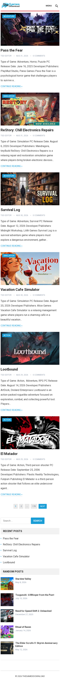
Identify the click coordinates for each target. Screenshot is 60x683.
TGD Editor (6, 56)
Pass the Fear (12, 50)
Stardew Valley (23, 579)
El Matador (9, 454)
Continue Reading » (11, 86)
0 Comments (39, 56)
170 (34, 506)
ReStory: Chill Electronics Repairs (27, 130)
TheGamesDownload (33, 676)
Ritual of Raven (23, 627)
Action (7, 335)
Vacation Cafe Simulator (20, 290)
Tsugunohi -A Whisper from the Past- (35, 595)
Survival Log (10, 210)
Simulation (9, 96)
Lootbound (9, 369)
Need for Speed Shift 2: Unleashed (33, 611)
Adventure (9, 16)
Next (42, 506)
